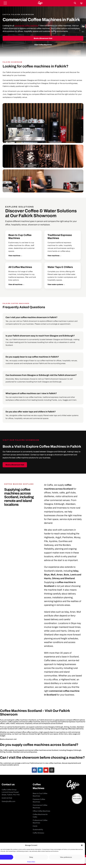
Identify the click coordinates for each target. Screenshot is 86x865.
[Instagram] (51, 770)
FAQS (35, 826)
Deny (31, 857)
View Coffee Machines (43, 45)
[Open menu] (5, 3)
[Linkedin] (40, 770)
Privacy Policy (31, 861)
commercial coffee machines (26, 26)
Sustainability (38, 829)
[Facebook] (34, 770)
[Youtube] (46, 770)
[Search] (75, 3)
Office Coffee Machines (41, 811)
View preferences (66, 857)
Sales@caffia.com (8, 801)
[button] (82, 845)
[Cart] (81, 3)
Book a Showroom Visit (43, 38)
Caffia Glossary (38, 833)
